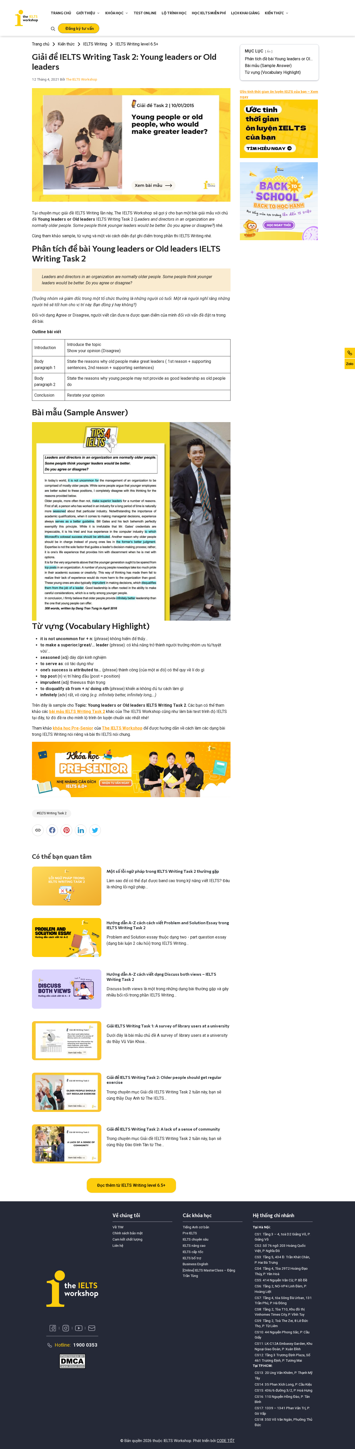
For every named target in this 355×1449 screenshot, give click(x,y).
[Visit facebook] (53, 1328)
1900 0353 (85, 1345)
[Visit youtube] (78, 1328)
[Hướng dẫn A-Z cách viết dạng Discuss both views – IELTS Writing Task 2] (66, 988)
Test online (145, 13)
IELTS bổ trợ (192, 1258)
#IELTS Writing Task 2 (52, 813)
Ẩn (269, 51)
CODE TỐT (226, 1440)
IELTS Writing (95, 44)
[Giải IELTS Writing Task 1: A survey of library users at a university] (66, 1040)
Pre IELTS (190, 1233)
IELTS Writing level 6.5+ (136, 44)
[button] (78, 28)
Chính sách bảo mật (128, 1233)
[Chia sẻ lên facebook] (52, 830)
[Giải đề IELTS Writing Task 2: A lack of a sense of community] (66, 1143)
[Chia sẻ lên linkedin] (81, 830)
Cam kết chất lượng (127, 1239)
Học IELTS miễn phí (209, 13)
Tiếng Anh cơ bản (196, 1227)
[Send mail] (91, 1328)
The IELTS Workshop (122, 728)
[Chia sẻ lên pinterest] (66, 830)
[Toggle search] (53, 28)
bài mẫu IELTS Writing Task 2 (77, 711)
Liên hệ (118, 1245)
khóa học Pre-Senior (73, 728)
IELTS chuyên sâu (195, 1239)
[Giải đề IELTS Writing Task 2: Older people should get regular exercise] (66, 1092)
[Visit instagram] (66, 1328)
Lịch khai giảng (245, 13)
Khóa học (114, 13)
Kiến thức (274, 13)
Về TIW (118, 1227)
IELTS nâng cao (194, 1245)
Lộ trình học (174, 13)
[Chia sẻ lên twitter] (95, 830)
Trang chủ (61, 13)
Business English (195, 1264)
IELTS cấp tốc (193, 1252)
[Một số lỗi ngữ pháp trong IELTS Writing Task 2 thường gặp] (66, 886)
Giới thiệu (85, 13)
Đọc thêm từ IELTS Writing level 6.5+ (131, 1185)
